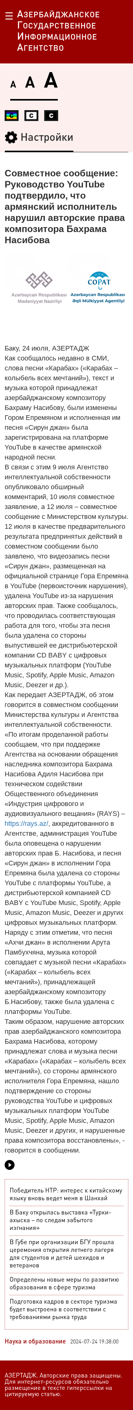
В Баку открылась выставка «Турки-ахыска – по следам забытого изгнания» (60, 1220)
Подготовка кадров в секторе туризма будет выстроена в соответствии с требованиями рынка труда (63, 1310)
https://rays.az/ (26, 823)
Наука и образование (35, 1342)
